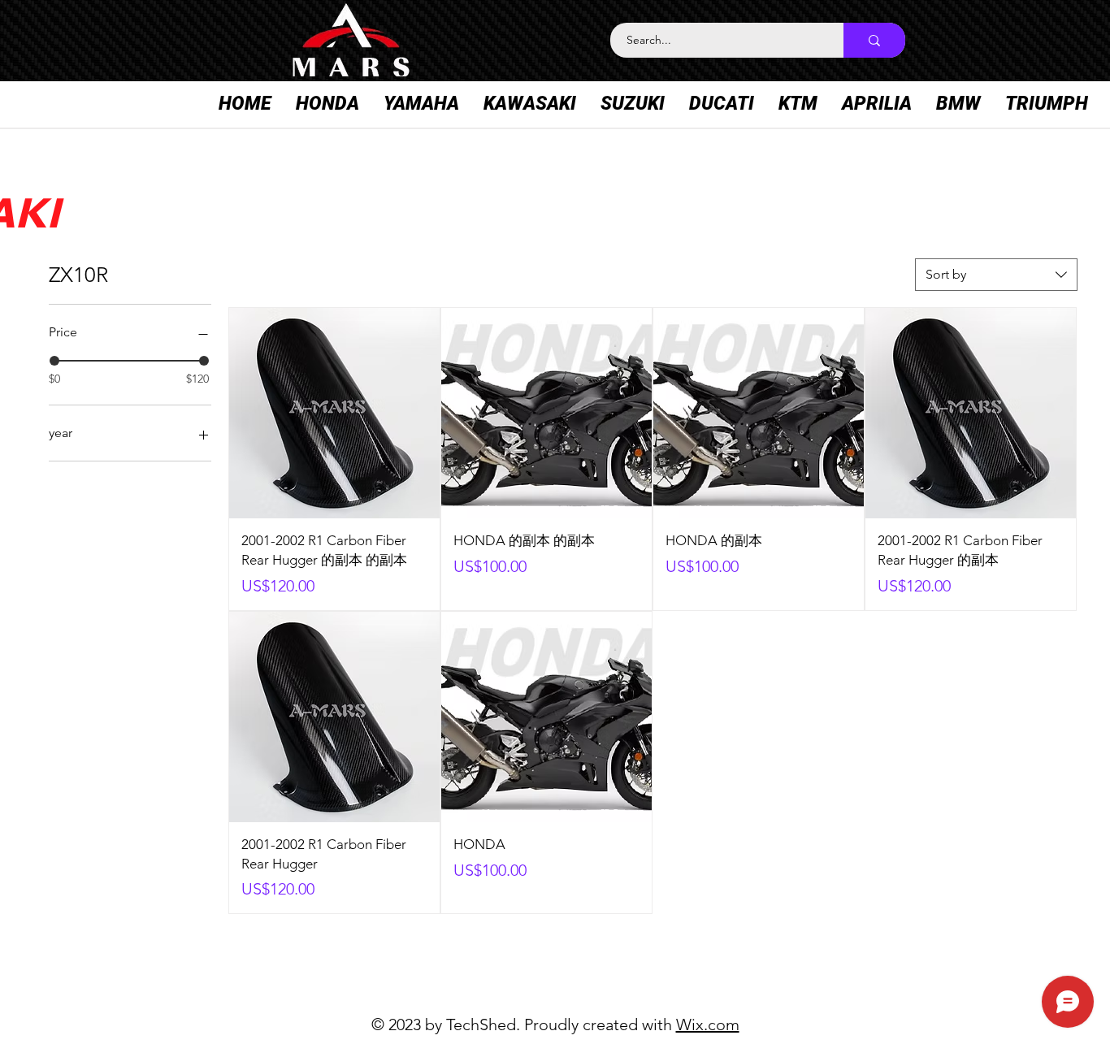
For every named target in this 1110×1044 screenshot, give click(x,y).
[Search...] (874, 40)
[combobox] (996, 274)
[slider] (54, 360)
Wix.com (707, 1024)
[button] (327, 104)
